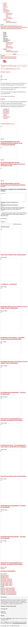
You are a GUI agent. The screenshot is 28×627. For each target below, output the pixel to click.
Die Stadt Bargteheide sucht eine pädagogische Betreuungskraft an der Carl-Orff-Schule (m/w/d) (13, 164)
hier (6, 622)
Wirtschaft (5, 6)
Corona (5, 114)
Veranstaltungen (6, 10)
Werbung (9, 618)
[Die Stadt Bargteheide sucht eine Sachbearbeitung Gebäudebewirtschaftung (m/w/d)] (9, 179)
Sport (4, 8)
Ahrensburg (6, 110)
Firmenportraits (9, 13)
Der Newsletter (9, 18)
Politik (4, 5)
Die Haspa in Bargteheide (8, 571)
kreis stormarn (6, 116)
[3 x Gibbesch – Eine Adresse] (11, 281)
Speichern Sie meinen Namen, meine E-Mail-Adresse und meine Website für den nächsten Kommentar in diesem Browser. (14, 214)
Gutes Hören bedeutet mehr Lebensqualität (13, 254)
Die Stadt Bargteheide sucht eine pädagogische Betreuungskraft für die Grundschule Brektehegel (11, 143)
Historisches (8, 14)
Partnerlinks (8, 17)
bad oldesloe (6, 111)
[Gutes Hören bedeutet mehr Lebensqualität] (11, 252)
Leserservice (6, 12)
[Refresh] (3, 221)
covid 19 (5, 115)
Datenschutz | (10, 606)
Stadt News (5, 9)
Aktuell (4, 3)
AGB (15, 606)
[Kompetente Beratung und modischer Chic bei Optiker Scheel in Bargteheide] (11, 303)
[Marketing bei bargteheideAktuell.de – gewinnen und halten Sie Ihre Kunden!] (11, 416)
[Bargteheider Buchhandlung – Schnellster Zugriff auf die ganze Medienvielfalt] (11, 334)
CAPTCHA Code (17, 224)
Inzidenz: (3, 99)
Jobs (7, 15)
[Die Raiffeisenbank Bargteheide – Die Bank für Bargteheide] (11, 389)
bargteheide (6, 113)
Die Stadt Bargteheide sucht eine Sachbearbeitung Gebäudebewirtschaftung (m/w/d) (13, 185)
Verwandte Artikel (4, 123)
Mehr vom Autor (11, 123)
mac (1, 77)
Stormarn (5, 118)
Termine (5, 4)
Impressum (8, 21)
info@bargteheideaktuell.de (19, 623)
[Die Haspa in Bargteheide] (3, 568)
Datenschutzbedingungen (11, 22)
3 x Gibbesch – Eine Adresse (9, 284)
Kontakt (5, 19)
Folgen (8, 612)
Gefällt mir (8, 611)
